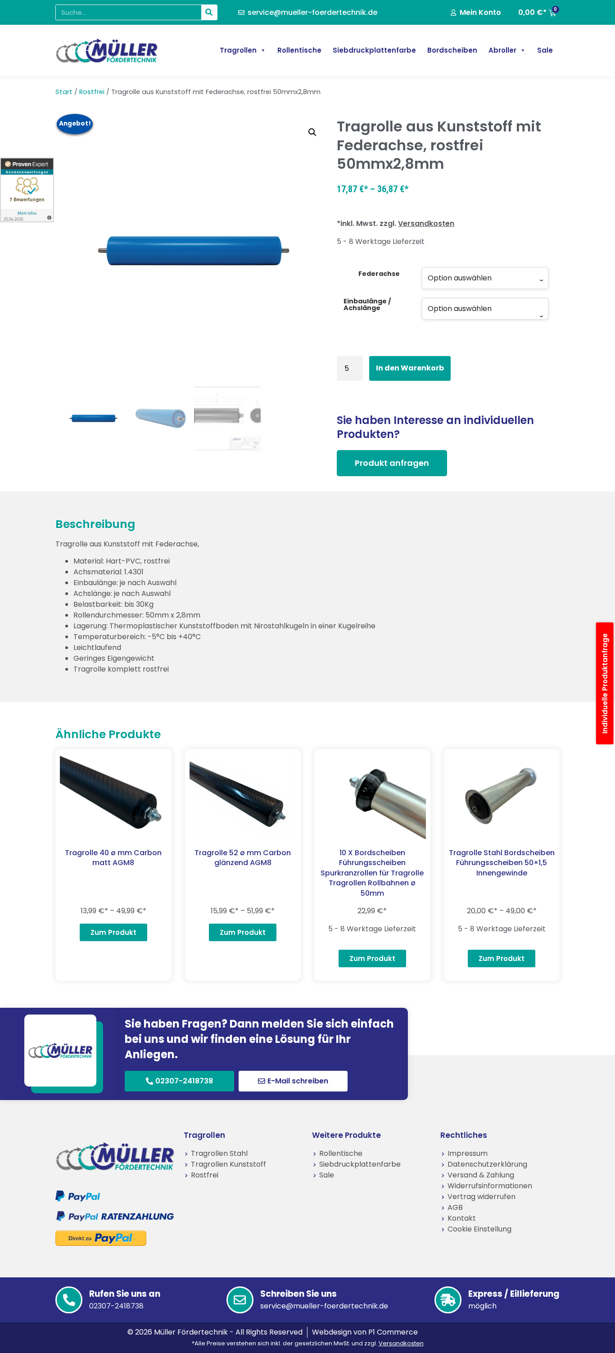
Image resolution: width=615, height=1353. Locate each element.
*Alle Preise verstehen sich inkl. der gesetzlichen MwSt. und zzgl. (308, 1343)
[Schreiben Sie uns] (239, 1299)
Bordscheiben (452, 50)
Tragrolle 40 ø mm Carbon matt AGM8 (113, 858)
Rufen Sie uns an (124, 1294)
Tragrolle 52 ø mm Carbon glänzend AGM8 (242, 858)
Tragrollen (238, 50)
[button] (312, 132)
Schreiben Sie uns (298, 1294)
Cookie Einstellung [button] (479, 1229)
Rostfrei (91, 91)
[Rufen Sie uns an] (68, 1299)
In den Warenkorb (410, 368)
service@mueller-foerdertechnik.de (324, 1306)
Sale (545, 50)
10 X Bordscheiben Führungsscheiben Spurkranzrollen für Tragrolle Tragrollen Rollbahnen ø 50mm (372, 873)
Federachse (379, 274)
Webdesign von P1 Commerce (365, 1332)
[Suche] (209, 12)
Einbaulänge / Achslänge (367, 304)
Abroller (502, 50)
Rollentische (299, 50)
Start (63, 91)
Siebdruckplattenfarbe (374, 50)
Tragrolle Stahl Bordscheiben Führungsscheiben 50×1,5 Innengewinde (502, 863)
